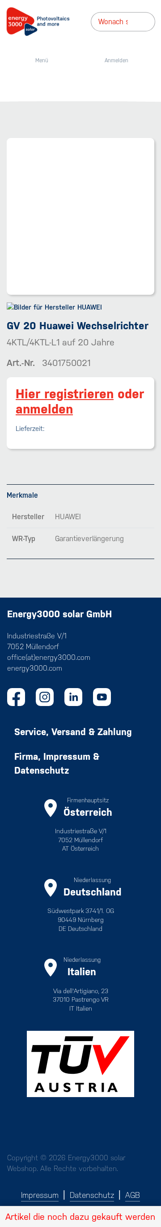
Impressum (40, 1195)
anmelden (44, 409)
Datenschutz (92, 1195)
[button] (80, 1216)
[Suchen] (152, 21)
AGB (132, 1195)
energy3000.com (34, 668)
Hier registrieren (65, 393)
